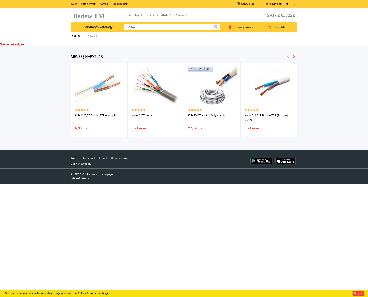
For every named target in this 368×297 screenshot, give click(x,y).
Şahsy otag (248, 3)
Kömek (103, 3)
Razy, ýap (358, 293)
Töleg (74, 3)
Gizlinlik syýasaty (81, 163)
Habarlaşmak (120, 3)
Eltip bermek (88, 3)
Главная (76, 35)
